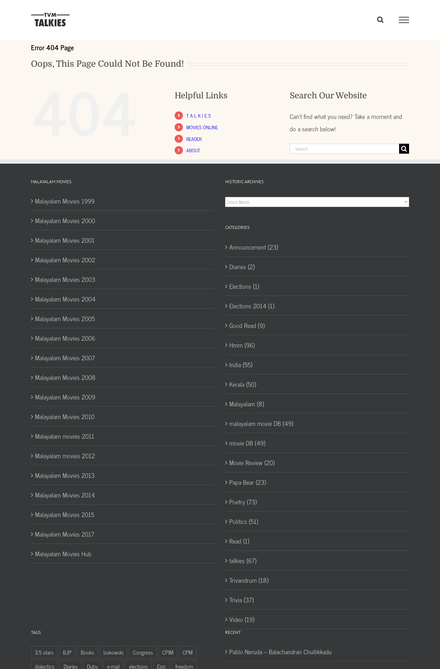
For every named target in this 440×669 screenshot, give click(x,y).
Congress (143, 652)
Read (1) (239, 541)
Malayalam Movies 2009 (65, 397)
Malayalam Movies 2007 (65, 357)
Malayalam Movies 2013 (65, 475)
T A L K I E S (198, 115)
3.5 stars (44, 652)
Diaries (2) (242, 266)
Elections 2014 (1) (251, 305)
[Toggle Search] (380, 19)
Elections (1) (244, 286)
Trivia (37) (241, 599)
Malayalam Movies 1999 (65, 201)
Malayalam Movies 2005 (65, 318)
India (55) (240, 364)
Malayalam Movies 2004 (65, 299)
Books (87, 652)
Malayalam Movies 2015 (64, 514)
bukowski (113, 652)
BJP (67, 652)
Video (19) (241, 619)
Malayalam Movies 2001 (65, 240)
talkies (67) (242, 560)
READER (193, 139)
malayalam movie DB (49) (261, 423)
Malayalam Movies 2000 (65, 220)
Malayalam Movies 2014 (65, 495)
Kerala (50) (242, 384)
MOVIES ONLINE (202, 127)
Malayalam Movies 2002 (65, 259)
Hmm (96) (242, 345)
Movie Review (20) (252, 462)
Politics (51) (243, 521)
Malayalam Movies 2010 (65, 416)
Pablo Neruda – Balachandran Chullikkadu (280, 651)
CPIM (167, 652)
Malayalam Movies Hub (63, 553)
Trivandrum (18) (248, 580)
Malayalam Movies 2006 (65, 338)
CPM (187, 652)
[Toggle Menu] (404, 20)
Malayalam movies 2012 (65, 455)
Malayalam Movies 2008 (65, 377)
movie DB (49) (247, 443)
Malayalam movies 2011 (64, 436)
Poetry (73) (243, 501)
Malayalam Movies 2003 (65, 279)
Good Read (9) (247, 325)
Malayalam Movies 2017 (64, 534)
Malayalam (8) (246, 403)
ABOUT (193, 150)
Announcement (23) (253, 247)
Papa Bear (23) (247, 482)
